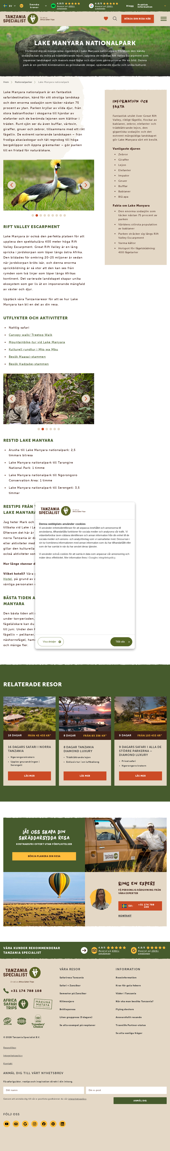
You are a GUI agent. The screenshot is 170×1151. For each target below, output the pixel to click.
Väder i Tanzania (126, 993)
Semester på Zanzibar (73, 993)
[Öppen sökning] (114, 19)
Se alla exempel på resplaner (77, 1025)
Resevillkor (9, 1047)
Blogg (130, 6)
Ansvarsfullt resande (129, 1017)
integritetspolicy (77, 1099)
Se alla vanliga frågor (129, 1033)
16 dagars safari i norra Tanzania (29, 749)
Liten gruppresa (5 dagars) (76, 1017)
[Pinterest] (53, 1124)
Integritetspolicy (13, 1055)
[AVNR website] (21, 1021)
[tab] (33, 215)
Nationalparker (23, 82)
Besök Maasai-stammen (27, 357)
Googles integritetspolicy (102, 557)
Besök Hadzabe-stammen (29, 364)
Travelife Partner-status (131, 1025)
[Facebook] (44, 1124)
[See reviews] (129, 950)
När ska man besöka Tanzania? (135, 1001)
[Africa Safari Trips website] (15, 1004)
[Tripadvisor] (16, 1124)
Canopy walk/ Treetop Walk (30, 335)
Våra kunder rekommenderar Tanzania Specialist (31, 950)
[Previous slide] (11, 185)
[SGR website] (7, 1021)
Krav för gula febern (128, 985)
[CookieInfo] (62, 511)
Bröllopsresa (68, 1009)
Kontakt (7, 1063)
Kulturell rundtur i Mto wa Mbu (33, 349)
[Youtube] (6, 1124)
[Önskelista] (105, 19)
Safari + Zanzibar (70, 985)
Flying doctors (125, 1009)
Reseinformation (126, 977)
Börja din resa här (137, 18)
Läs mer (29, 775)
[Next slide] (86, 185)
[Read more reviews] (87, 6)
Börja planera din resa (44, 856)
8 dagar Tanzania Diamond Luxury (79, 749)
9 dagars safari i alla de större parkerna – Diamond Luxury (140, 751)
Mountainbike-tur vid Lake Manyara (37, 342)
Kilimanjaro (67, 1001)
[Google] (25, 1124)
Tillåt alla (120, 641)
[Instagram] (34, 1124)
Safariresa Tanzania (72, 977)
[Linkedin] (62, 1124)
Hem (6, 82)
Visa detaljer (49, 641)
